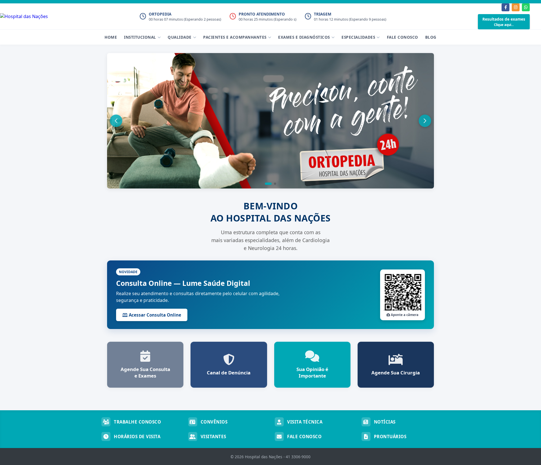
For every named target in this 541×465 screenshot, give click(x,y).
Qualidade (180, 37)
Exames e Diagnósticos (304, 37)
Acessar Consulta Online (154, 315)
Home (111, 37)
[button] (268, 184)
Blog (430, 37)
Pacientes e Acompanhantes (235, 37)
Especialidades (358, 37)
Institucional (140, 37)
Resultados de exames (503, 21)
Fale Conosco (402, 37)
